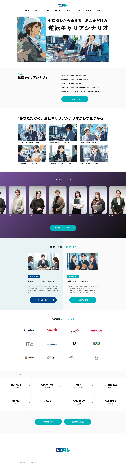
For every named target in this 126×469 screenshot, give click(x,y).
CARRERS (98, 11)
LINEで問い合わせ (48, 421)
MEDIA (68, 11)
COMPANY (88, 11)
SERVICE (27, 11)
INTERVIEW (58, 11)
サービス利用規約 (32, 462)
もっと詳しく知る (75, 99)
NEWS (78, 11)
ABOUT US (37, 11)
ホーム (19, 374)
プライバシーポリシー (22, 462)
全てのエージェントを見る (63, 228)
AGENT (48, 11)
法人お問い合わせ (77, 421)
